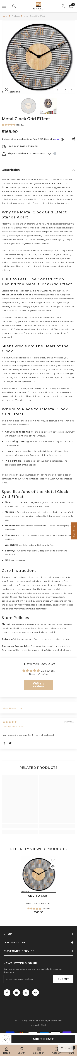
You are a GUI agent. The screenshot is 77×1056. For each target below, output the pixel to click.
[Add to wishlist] (6, 1039)
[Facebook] (7, 992)
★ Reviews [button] (74, 531)
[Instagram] (16, 992)
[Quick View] (53, 866)
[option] (38, 57)
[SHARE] (72, 139)
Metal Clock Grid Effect (38, 903)
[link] (20, 826)
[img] (10, 722)
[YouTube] (35, 992)
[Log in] (63, 6)
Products (16, 16)
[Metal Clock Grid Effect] (38, 874)
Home (5, 16)
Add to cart (43, 1039)
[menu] (4, 6)
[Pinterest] (26, 992)
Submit (63, 979)
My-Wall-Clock (32, 1020)
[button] (65, 90)
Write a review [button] (38, 685)
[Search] (14, 6)
